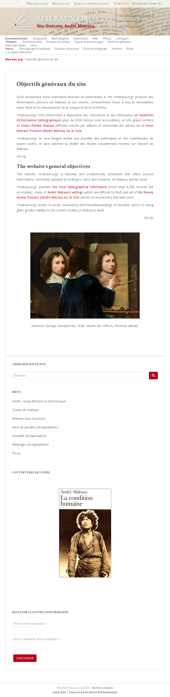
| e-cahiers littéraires (18, 52)
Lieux (33, 45)
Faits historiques (15, 45)
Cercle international (92, 4)
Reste (130, 49)
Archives (117, 49)
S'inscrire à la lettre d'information (93, 692)
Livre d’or (59, 692)
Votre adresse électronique (36, 639)
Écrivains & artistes (58, 42)
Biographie (40, 38)
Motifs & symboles (119, 42)
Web (95, 38)
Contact (121, 4)
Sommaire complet (147, 4)
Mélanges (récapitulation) (30, 444)
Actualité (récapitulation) (29, 436)
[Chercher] (153, 375)
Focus (16, 453)
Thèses (106, 38)
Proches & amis (32, 42)
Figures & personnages (88, 42)
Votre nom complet (30, 623)
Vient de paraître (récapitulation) (35, 427)
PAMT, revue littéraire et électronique (39, 401)
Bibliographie (60, 38)
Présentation (37, 4)
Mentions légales (102, 688)
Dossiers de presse (67, 49)
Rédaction (61, 4)
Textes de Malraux (25, 410)
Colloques (122, 38)
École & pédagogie (95, 49)
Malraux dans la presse (28, 418)
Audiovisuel (80, 38)
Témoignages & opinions (34, 49)
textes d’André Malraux (37, 125)
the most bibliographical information (80, 187)
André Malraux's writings (65, 192)
